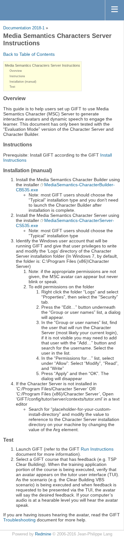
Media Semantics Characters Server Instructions (42, 65)
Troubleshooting (19, 519)
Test (12, 86)
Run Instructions (97, 449)
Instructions (17, 76)
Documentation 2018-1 (24, 28)
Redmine (43, 534)
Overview (16, 70)
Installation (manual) (23, 81)
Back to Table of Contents (29, 54)
